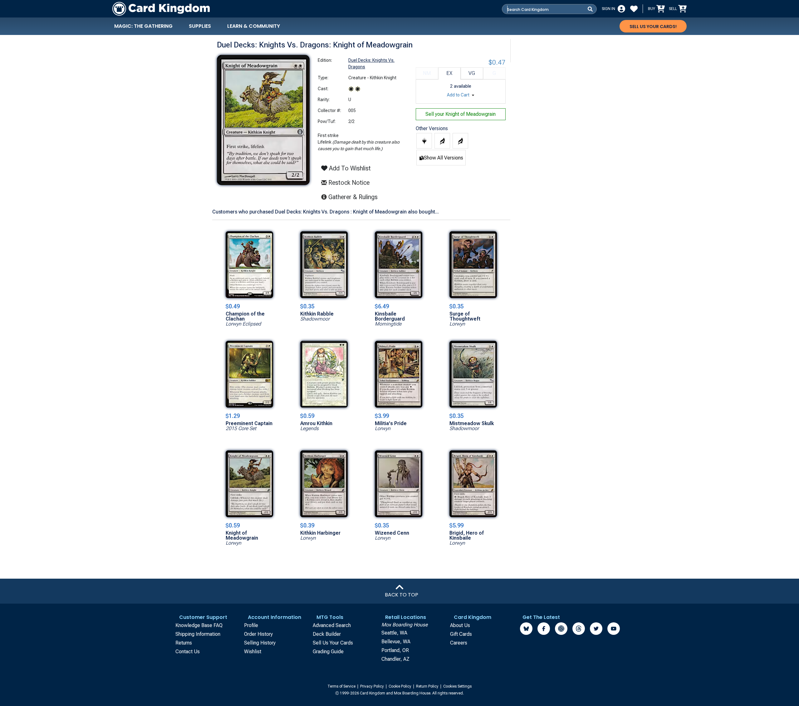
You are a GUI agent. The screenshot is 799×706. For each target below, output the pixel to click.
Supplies (200, 26)
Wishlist (252, 652)
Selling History (260, 643)
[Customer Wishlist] (634, 8)
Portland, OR (395, 650)
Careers (458, 643)
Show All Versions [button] (443, 158)
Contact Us (187, 652)
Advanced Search (332, 625)
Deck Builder (327, 634)
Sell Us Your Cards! (653, 26)
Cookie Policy (400, 686)
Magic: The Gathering (143, 26)
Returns (183, 643)
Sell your (460, 114)
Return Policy (427, 686)
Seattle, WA (394, 633)
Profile (251, 625)
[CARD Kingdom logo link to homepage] (161, 8)
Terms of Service (341, 686)
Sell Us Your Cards (333, 643)
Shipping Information (197, 634)
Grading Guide (328, 652)
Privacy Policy (372, 686)
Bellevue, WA (395, 642)
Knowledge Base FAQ (199, 625)
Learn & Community (253, 26)
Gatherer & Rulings (355, 197)
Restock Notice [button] (348, 182)
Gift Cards (461, 634)
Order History (258, 634)
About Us (460, 625)
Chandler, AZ (395, 659)
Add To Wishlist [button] (349, 168)
